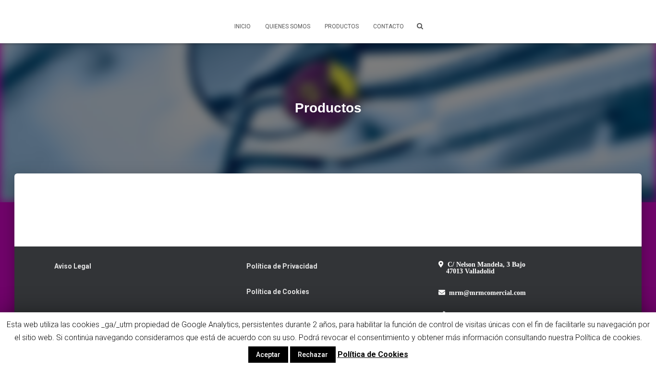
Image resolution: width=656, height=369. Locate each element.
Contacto (388, 26)
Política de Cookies (277, 291)
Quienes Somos (287, 26)
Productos (342, 26)
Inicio (242, 26)
